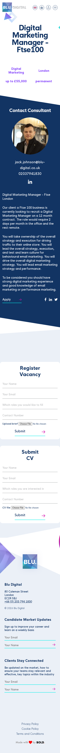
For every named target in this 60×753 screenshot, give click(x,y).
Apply (6, 299)
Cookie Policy (30, 729)
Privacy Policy (30, 724)
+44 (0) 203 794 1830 (18, 601)
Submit (20, 431)
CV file (6, 507)
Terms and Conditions (30, 734)
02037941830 (30, 174)
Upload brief (10, 423)
